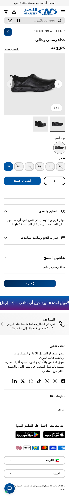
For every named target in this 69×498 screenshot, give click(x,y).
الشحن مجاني (11, 48)
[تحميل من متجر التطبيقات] (54, 434)
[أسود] (59, 148)
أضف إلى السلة (22, 180)
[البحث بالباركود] (19, 21)
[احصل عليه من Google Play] (27, 434)
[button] (6, 12)
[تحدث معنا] (9, 488)
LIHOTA (60, 31)
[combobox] (34, 20)
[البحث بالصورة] (10, 21)
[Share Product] (8, 32)
